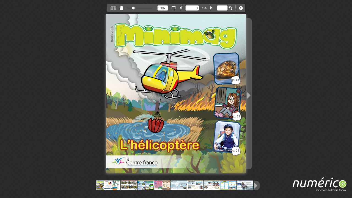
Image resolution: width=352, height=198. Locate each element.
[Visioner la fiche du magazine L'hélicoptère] (241, 8)
